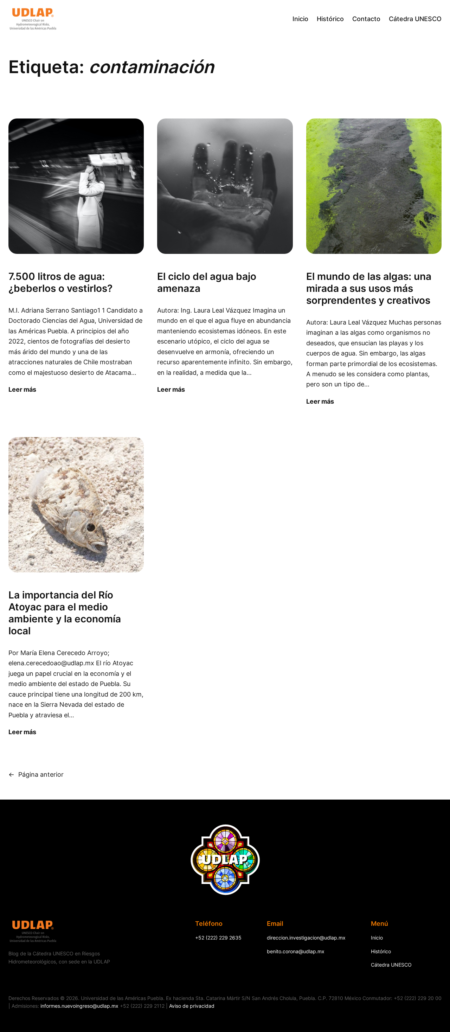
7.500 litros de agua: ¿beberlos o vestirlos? (60, 282)
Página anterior (36, 774)
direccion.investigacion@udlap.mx (306, 938)
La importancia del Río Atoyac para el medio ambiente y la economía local (64, 613)
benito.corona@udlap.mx (295, 951)
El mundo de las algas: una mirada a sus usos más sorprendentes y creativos (368, 288)
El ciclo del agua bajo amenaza (206, 282)
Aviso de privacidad (191, 1006)
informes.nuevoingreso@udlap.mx (79, 1006)
